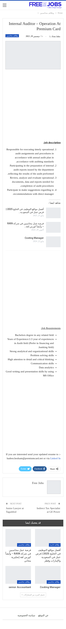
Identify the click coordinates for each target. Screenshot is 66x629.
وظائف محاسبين (12, 36)
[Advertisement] (33, 105)
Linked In (55, 458)
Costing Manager (34, 238)
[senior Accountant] (18, 575)
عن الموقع (43, 615)
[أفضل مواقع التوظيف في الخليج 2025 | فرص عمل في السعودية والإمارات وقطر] (53, 213)
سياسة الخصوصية (26, 615)
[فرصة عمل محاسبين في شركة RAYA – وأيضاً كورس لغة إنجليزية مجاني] (53, 227)
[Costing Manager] (53, 241)
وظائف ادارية (54, 545)
